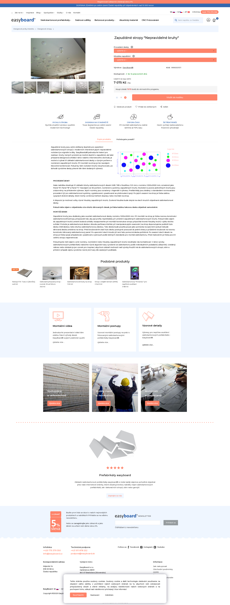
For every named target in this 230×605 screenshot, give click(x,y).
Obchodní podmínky (163, 569)
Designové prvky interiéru (23, 29)
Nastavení (94, 595)
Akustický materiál (128, 20)
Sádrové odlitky (83, 20)
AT (186, 12)
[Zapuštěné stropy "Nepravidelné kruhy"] (58, 58)
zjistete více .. (58, 342)
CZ (178, 12)
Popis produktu (104, 139)
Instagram (148, 547)
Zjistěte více (152, 403)
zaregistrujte (79, 523)
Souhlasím (78, 595)
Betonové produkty (104, 20)
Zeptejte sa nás (115, 496)
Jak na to (19, 13)
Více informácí (120, 589)
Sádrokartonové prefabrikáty (55, 20)
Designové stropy (44, 29)
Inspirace (30, 13)
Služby (60, 13)
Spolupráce (48, 13)
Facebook (134, 547)
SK (171, 12)
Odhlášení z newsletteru (126, 527)
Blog (38, 13)
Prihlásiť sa (171, 523)
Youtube (160, 547)
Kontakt (76, 13)
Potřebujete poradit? (125, 139)
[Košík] (214, 20)
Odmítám (109, 595)
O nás (68, 13)
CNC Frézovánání (150, 20)
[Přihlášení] (208, 20)
